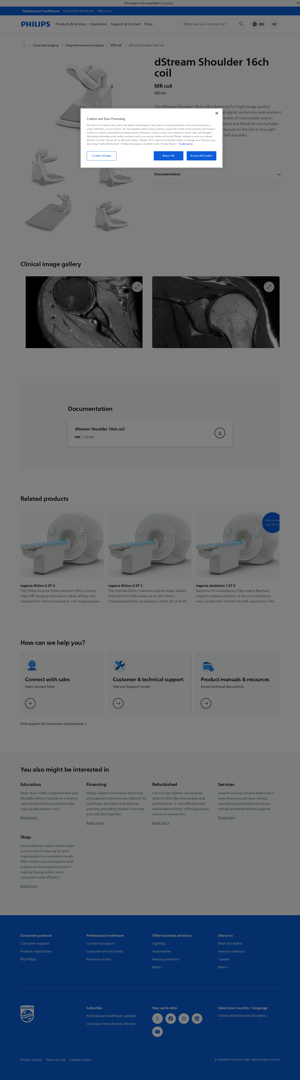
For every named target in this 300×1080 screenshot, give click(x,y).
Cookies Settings (101, 155)
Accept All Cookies (201, 155)
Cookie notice (186, 143)
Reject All (168, 155)
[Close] (217, 113)
